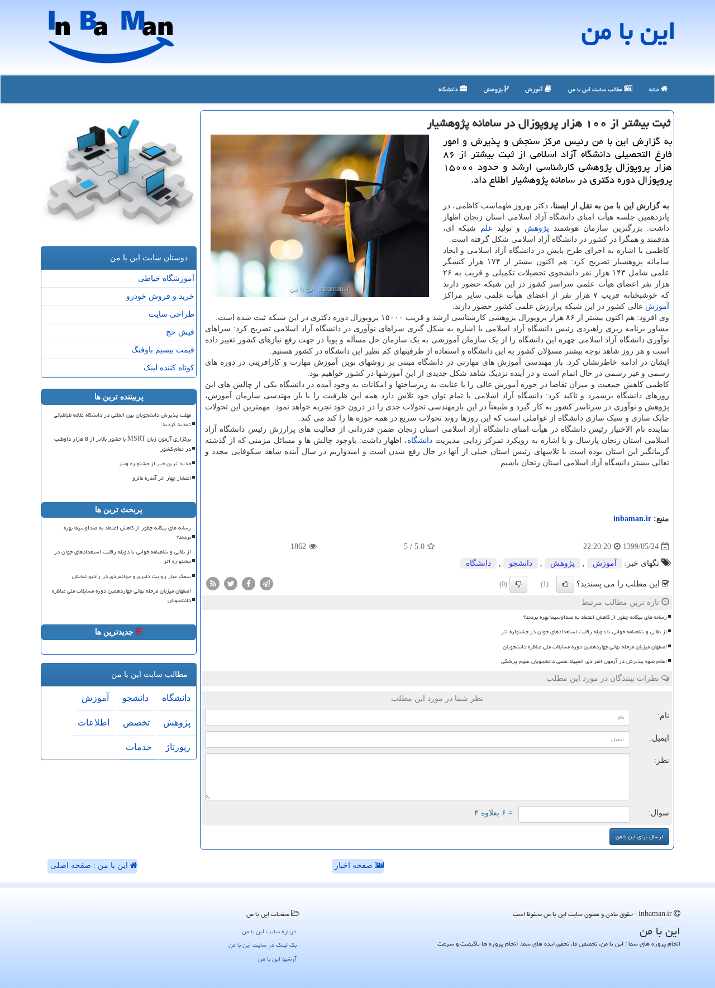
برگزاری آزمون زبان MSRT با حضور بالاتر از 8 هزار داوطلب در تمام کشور (122, 443)
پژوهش (494, 89)
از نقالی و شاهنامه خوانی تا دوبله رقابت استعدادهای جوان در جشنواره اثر (584, 631)
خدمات (139, 747)
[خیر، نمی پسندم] (518, 584)
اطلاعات (93, 722)
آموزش (535, 89)
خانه (655, 89)
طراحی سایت (171, 314)
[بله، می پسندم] (565, 584)
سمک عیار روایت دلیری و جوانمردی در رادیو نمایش (131, 576)
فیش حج (180, 332)
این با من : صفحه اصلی (90, 865)
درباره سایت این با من (269, 931)
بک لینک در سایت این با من (262, 945)
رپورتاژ (177, 747)
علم (486, 228)
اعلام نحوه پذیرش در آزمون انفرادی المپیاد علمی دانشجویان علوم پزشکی (584, 661)
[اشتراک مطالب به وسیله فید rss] (213, 583)
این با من (628, 31)
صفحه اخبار (355, 865)
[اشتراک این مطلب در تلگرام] (266, 583)
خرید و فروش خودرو (160, 296)
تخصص (136, 722)
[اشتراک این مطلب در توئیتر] (231, 583)
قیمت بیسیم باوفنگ (162, 350)
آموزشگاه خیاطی (166, 278)
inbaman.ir (632, 518)
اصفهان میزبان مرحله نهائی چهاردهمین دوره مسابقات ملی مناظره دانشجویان (585, 646)
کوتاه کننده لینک (169, 368)
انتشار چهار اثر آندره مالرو (161, 478)
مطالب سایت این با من (596, 89)
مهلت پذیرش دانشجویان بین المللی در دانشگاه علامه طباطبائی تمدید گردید (122, 419)
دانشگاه (449, 89)
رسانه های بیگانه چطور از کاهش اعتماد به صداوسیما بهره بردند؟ (595, 617)
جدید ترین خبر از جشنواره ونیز (155, 463)
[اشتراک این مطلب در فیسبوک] (248, 583)
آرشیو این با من (277, 959)
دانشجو (520, 563)
